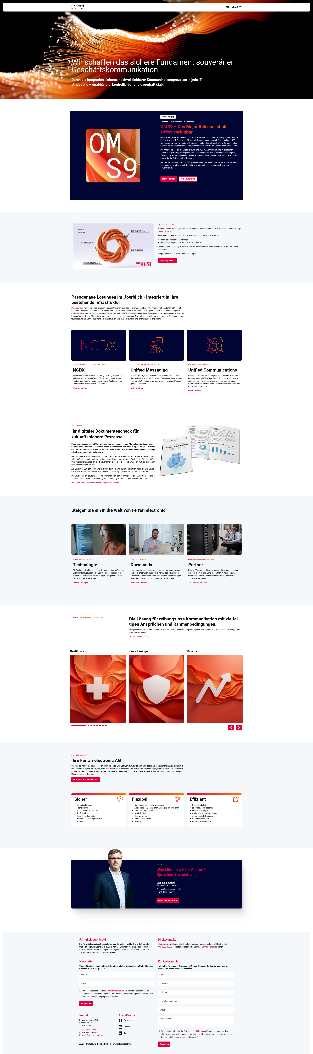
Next (239, 727)
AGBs (81, 1044)
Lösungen (79, 308)
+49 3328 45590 (165, 947)
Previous (231, 727)
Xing (126, 1033)
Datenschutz (102, 1044)
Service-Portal (208, 947)
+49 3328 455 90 (89, 1030)
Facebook (128, 1020)
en (227, 7)
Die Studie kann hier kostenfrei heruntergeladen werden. (95, 483)
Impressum (91, 1044)
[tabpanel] (98, 686)
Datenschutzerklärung (114, 991)
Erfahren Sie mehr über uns (85, 779)
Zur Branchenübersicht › (139, 636)
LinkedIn (127, 1026)
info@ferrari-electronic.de (170, 889)
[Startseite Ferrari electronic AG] (78, 9)
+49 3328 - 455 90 (167, 892)
